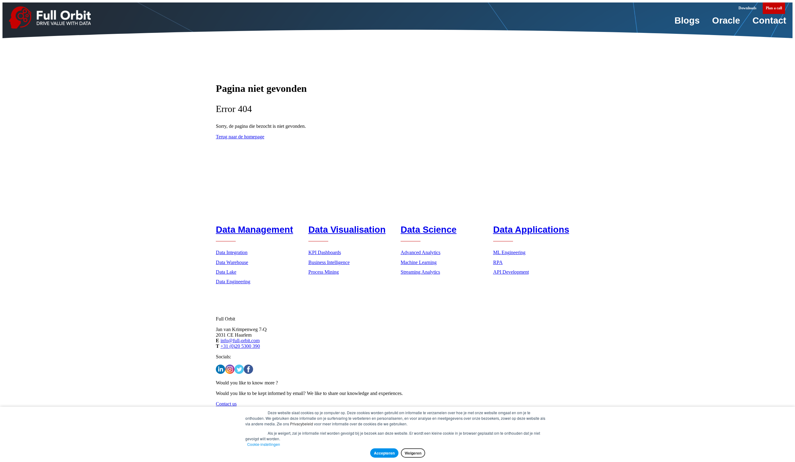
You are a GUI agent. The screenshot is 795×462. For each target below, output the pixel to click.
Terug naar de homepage (240, 136)
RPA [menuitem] (498, 262)
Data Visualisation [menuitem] (347, 230)
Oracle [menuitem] (726, 20)
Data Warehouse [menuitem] (232, 262)
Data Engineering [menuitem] (233, 281)
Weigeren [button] (413, 453)
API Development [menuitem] (511, 272)
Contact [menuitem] (769, 20)
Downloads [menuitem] (747, 8)
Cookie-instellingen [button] (263, 444)
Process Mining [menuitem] (323, 272)
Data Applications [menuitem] (531, 230)
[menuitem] (774, 8)
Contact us (226, 403)
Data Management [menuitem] (254, 230)
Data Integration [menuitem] (232, 252)
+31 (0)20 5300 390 (240, 346)
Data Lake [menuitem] (226, 272)
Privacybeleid (301, 423)
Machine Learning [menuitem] (419, 262)
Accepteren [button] (384, 453)
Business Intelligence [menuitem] (329, 262)
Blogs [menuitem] (687, 20)
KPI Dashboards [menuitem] (324, 252)
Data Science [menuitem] (429, 230)
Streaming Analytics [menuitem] (420, 272)
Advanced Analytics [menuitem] (420, 252)
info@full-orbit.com (240, 340)
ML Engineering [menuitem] (509, 252)
